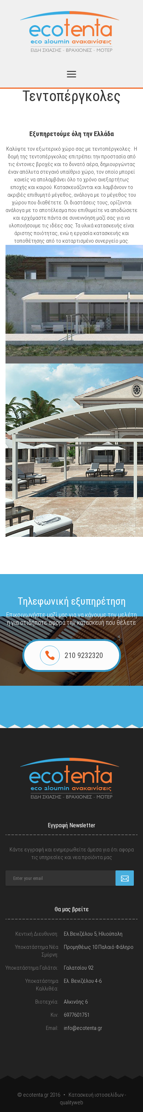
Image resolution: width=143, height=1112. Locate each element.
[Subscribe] (124, 878)
